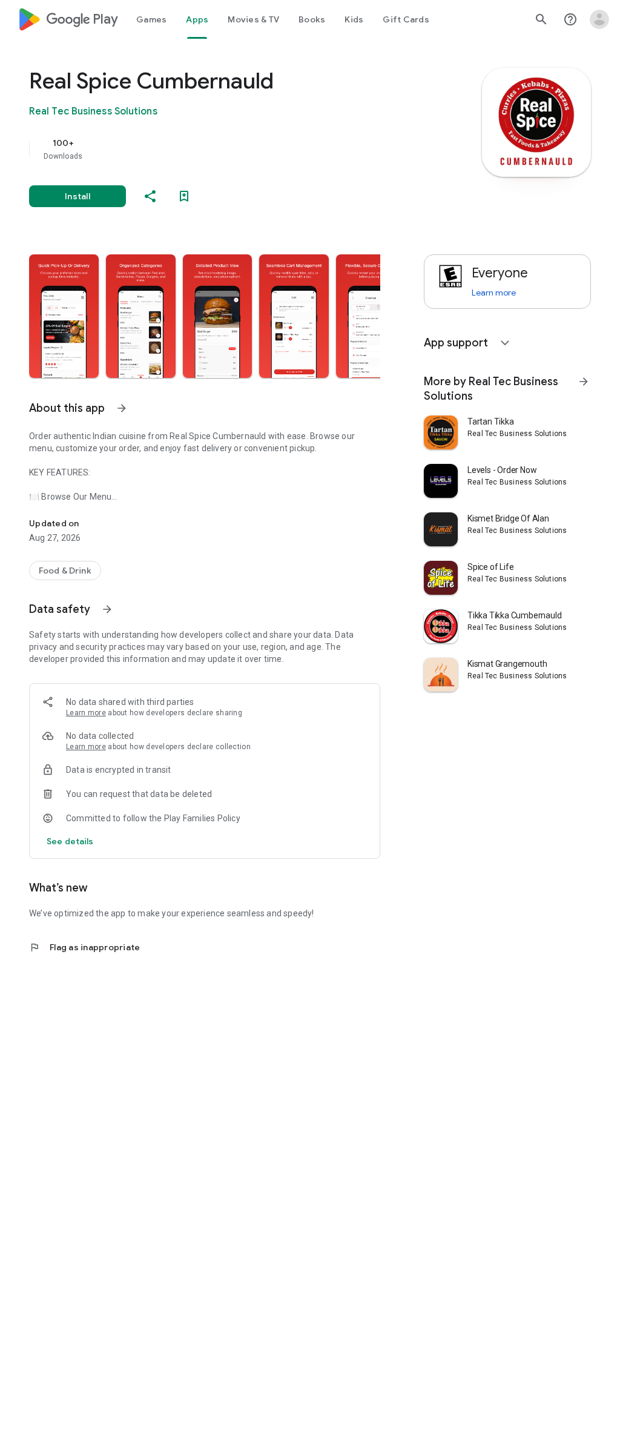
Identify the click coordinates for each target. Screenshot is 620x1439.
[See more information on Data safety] (107, 609)
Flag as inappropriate (84, 947)
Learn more (86, 713)
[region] (221, 149)
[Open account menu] (599, 19)
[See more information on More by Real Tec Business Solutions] (583, 381)
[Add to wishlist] (184, 196)
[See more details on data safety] (70, 841)
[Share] (150, 196)
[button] (64, 316)
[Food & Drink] (65, 570)
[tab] (151, 19)
